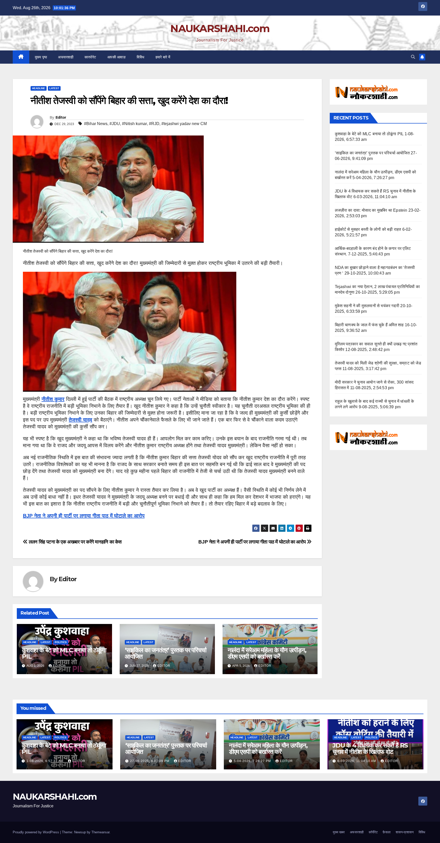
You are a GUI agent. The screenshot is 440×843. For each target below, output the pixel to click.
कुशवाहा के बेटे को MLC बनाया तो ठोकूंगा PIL (64, 653)
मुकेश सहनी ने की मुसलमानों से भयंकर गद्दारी (367, 306)
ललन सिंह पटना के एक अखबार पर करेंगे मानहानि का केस (75, 542)
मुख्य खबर (339, 832)
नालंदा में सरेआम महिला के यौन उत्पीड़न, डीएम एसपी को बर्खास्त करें (267, 653)
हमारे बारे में (163, 57)
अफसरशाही (65, 57)
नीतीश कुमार (53, 399)
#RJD (154, 123)
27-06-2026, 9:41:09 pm (150, 761)
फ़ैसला (387, 832)
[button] (413, 57)
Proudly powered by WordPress (36, 832)
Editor (61, 117)
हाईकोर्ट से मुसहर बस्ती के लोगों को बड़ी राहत (368, 229)
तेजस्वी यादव (80, 420)
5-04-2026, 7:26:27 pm (253, 761)
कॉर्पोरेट (373, 832)
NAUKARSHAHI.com (220, 28)
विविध (140, 57)
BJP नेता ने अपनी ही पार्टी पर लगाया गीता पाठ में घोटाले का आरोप (84, 516)
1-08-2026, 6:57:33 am (45, 761)
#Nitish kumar (134, 123)
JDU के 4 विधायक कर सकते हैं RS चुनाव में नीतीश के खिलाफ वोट (370, 748)
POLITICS (61, 642)
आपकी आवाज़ (116, 57)
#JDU (114, 123)
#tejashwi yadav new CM (184, 123)
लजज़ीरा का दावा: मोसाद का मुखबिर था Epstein (371, 210)
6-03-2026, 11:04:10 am (357, 761)
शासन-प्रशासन (405, 832)
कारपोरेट (90, 57)
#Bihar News (95, 123)
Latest (54, 88)
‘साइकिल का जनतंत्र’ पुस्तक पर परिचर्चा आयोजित (165, 653)
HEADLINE (38, 88)
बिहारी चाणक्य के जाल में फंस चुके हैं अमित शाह (369, 325)
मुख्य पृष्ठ (41, 57)
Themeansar (100, 832)
